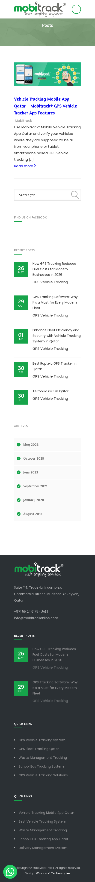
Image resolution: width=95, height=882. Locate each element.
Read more (25, 165)
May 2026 (31, 444)
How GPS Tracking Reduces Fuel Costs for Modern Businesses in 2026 (54, 269)
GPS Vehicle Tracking (50, 282)
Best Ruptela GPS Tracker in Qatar (55, 366)
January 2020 (33, 500)
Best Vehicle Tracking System (42, 821)
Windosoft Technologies (53, 873)
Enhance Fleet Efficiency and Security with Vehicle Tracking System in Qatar (57, 336)
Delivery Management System (43, 847)
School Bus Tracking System (41, 766)
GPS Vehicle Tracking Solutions (43, 775)
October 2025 (33, 458)
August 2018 (32, 514)
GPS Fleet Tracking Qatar (39, 749)
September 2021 (35, 486)
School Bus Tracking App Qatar (43, 839)
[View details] (47, 74)
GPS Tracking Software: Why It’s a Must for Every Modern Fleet (55, 302)
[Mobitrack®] (47, 9)
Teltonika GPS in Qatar (50, 391)
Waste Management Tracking (43, 757)
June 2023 (30, 472)
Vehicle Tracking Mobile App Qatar (46, 812)
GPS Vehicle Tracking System (42, 740)
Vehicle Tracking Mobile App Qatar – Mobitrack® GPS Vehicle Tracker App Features (45, 106)
